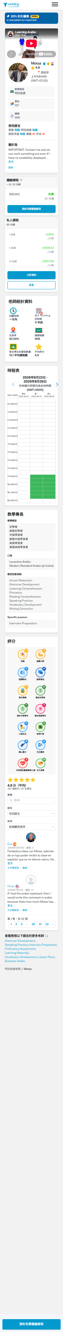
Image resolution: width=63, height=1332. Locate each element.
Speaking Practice (16, 945)
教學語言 (19, 89)
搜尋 (9, 795)
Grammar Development (20, 941)
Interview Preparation (43, 945)
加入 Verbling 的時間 (42, 317)
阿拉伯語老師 (13, 969)
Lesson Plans (46, 957)
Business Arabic (15, 961)
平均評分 (39, 352)
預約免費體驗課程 (31, 1324)
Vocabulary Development (21, 957)
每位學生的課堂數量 (18, 352)
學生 (17, 102)
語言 (9, 808)
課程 (17, 114)
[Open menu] (55, 5)
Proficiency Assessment (20, 949)
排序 (9, 821)
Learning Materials (17, 953)
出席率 (12, 336)
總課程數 (39, 336)
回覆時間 (14, 316)
